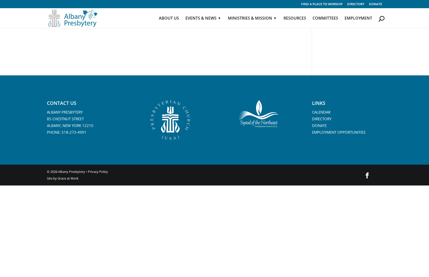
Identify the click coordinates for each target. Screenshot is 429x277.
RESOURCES (295, 18)
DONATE (319, 125)
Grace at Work (68, 178)
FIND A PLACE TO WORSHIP (322, 4)
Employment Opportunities (338, 132)
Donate (375, 4)
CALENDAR (321, 112)
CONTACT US (61, 103)
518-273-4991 (74, 132)
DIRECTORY (355, 4)
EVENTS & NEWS (200, 18)
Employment (358, 18)
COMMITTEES (325, 18)
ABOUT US (169, 18)
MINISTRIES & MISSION (250, 18)
